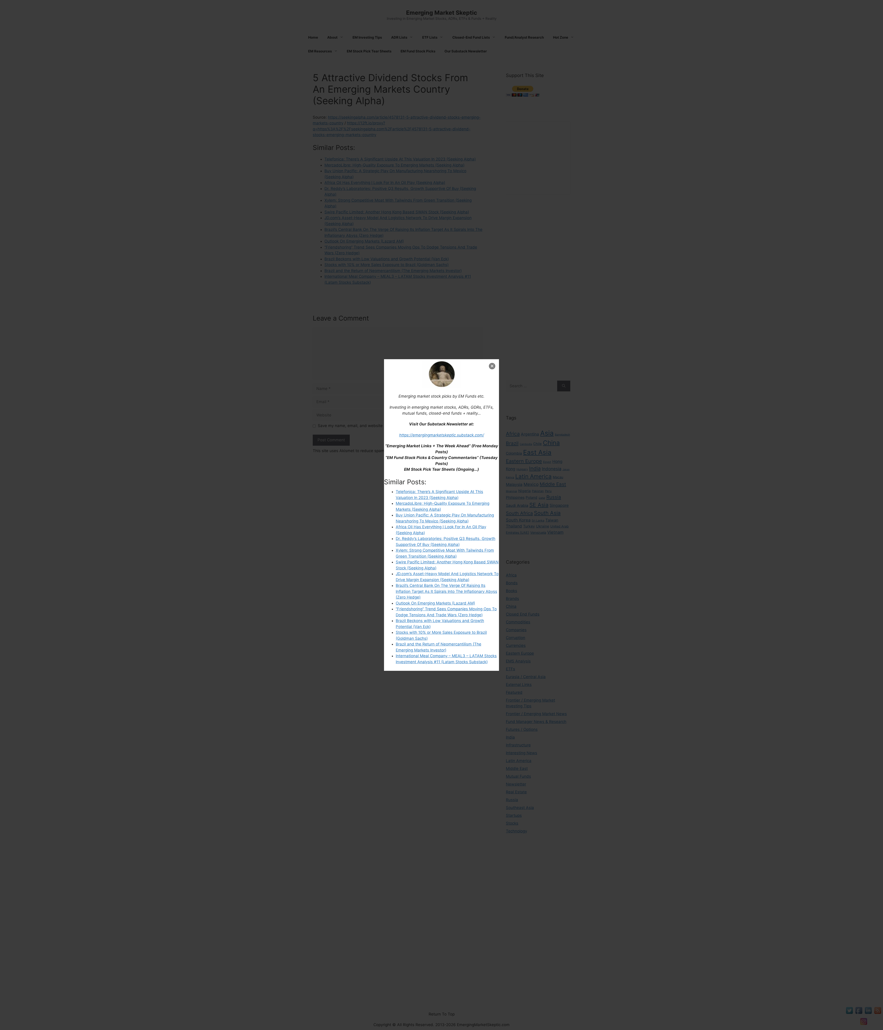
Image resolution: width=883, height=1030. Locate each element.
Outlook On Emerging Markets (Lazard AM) (435, 603)
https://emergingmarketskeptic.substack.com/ (441, 435)
